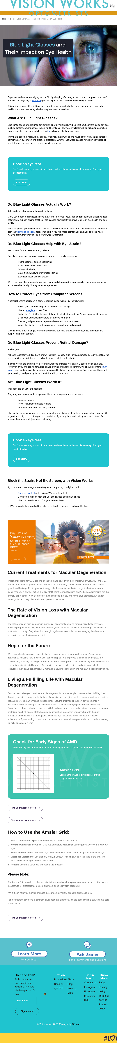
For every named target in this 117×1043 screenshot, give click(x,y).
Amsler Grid (69, 770)
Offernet (76, 1024)
